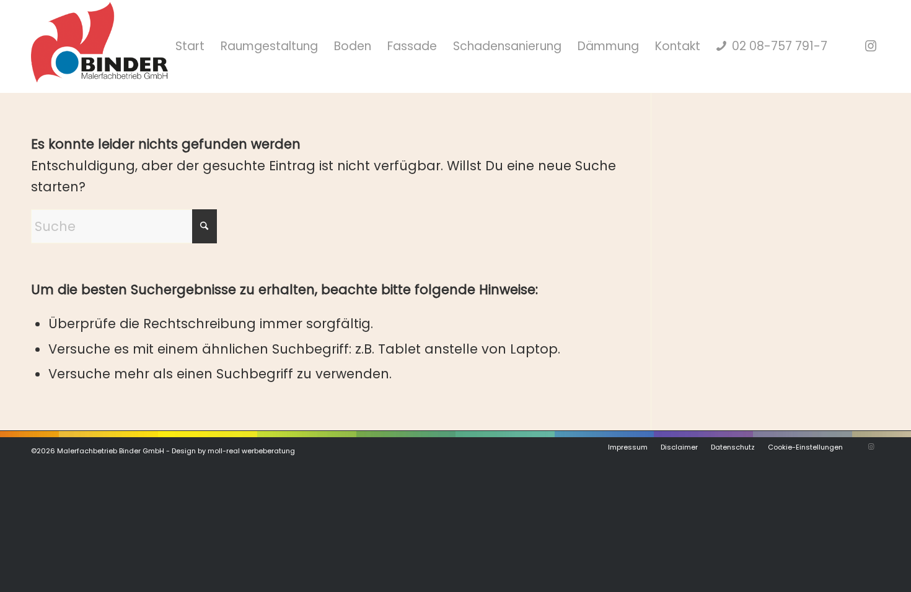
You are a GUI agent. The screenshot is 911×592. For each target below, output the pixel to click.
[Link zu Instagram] (870, 46)
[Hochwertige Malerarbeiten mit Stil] (99, 46)
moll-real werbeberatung (251, 451)
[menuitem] (190, 46)
